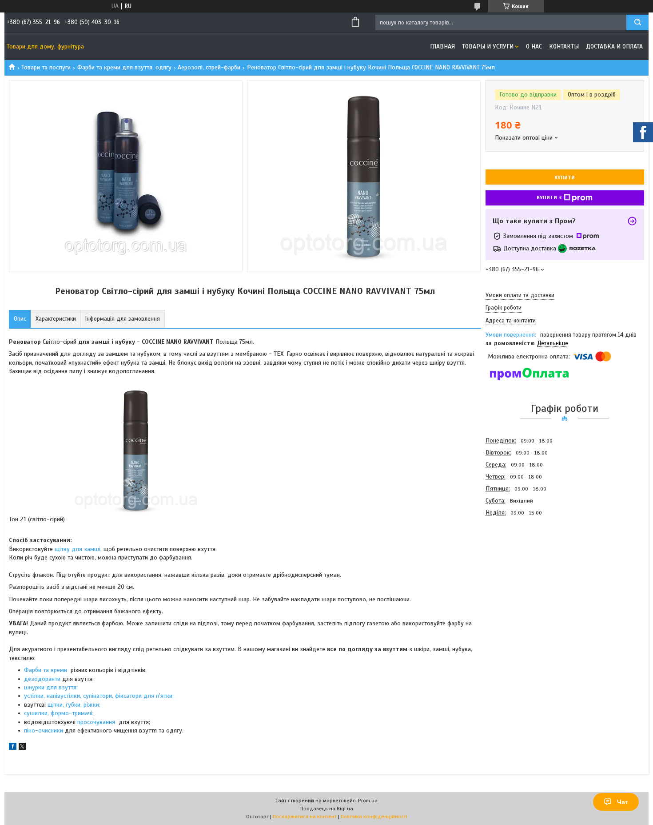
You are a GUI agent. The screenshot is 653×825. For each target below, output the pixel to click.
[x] (22, 748)
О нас (534, 46)
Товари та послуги (46, 67)
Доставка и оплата (614, 46)
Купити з (549, 197)
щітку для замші (77, 549)
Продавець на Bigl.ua (326, 808)
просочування (97, 722)
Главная (442, 46)
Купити (564, 177)
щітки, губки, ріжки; (74, 704)
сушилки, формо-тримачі (58, 713)
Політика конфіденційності (374, 816)
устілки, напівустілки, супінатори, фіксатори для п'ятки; (99, 696)
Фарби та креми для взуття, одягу (124, 67)
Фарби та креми (46, 670)
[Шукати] (637, 22)
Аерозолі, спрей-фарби (209, 67)
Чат (622, 801)
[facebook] (12, 748)
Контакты (564, 46)
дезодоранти (42, 679)
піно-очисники (43, 730)
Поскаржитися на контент (305, 816)
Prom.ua (368, 800)
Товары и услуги (488, 46)
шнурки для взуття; (51, 687)
